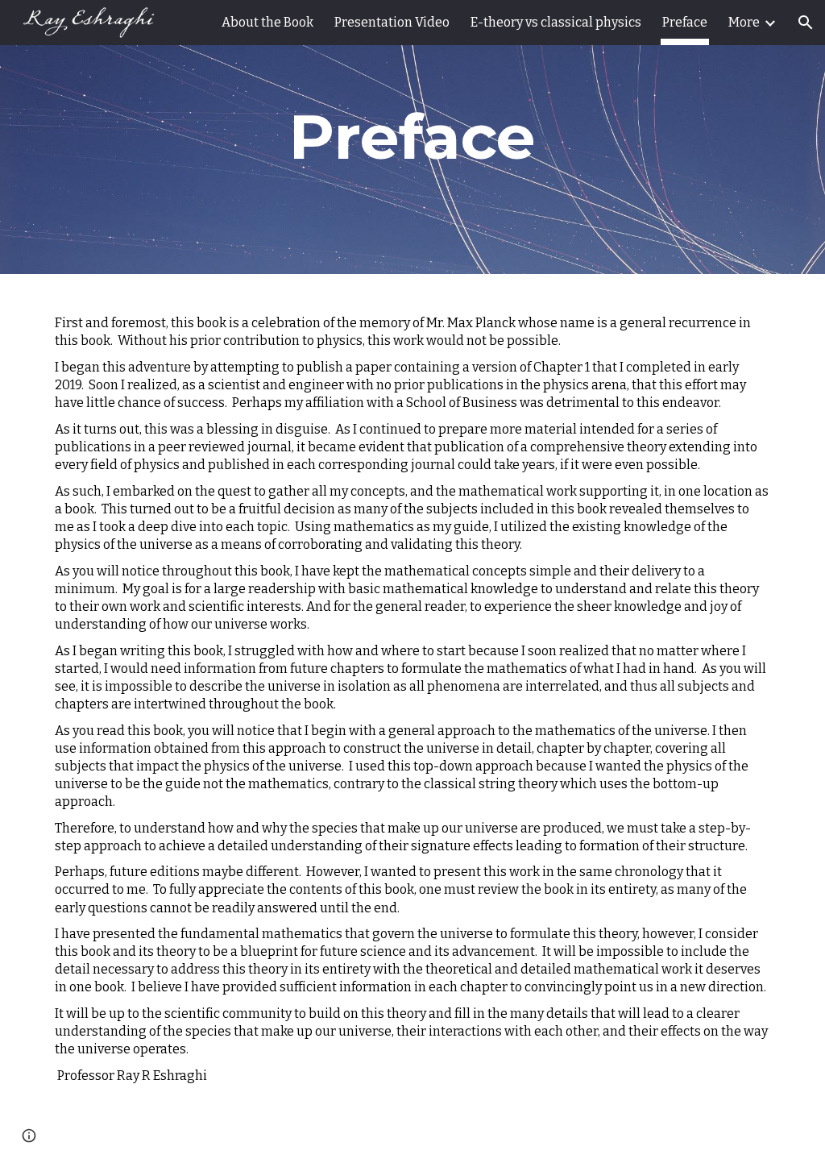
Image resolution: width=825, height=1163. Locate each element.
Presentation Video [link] (392, 22)
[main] (412, 137)
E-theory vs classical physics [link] (556, 22)
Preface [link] (684, 22)
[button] (805, 22)
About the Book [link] (267, 22)
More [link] (744, 22)
